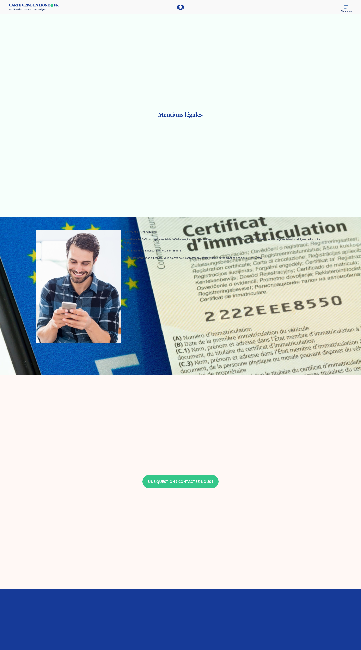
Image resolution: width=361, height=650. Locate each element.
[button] (345, 9)
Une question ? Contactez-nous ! (180, 482)
